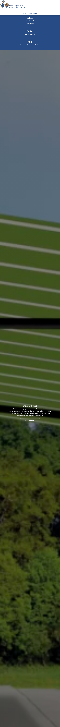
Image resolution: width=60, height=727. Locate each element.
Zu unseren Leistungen (30, 420)
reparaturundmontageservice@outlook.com (30, 45)
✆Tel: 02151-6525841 (30, 13)
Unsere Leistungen (30, 405)
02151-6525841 (30, 34)
